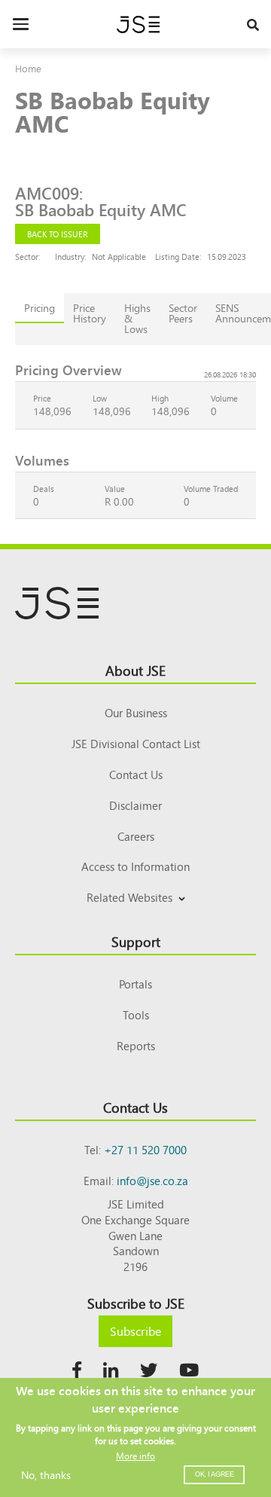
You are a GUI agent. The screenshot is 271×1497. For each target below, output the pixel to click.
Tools (136, 1014)
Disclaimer (135, 805)
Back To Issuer (57, 233)
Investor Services (135, 915)
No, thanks (46, 1474)
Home (28, 68)
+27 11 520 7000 (145, 1149)
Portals (135, 983)
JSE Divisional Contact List (136, 743)
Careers (135, 836)
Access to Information (135, 866)
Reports (136, 1045)
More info (135, 1455)
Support (135, 941)
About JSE (135, 670)
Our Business (136, 712)
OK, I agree (214, 1474)
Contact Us (136, 774)
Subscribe (135, 1330)
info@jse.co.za (152, 1180)
